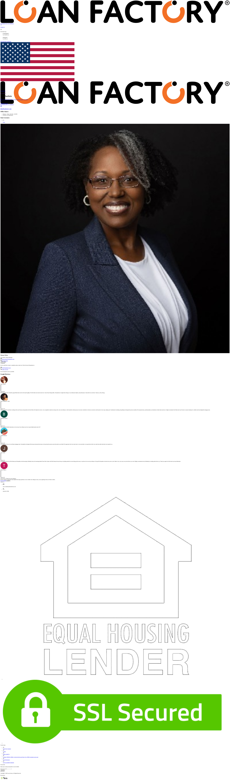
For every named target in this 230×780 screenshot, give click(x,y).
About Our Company (7, 748)
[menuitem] (6, 34)
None (4, 122)
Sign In (1, 41)
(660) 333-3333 (5, 369)
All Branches (2, 91)
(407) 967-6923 (5, 360)
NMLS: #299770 (6, 754)
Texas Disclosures (6, 759)
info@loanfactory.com (6, 367)
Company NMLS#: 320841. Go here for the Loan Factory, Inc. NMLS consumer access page (20, 757)
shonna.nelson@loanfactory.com (8, 359)
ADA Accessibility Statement (8, 762)
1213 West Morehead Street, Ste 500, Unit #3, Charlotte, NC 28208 (15, 99)
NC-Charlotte (3, 93)
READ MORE (3, 480)
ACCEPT (8, 480)
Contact (4, 751)
